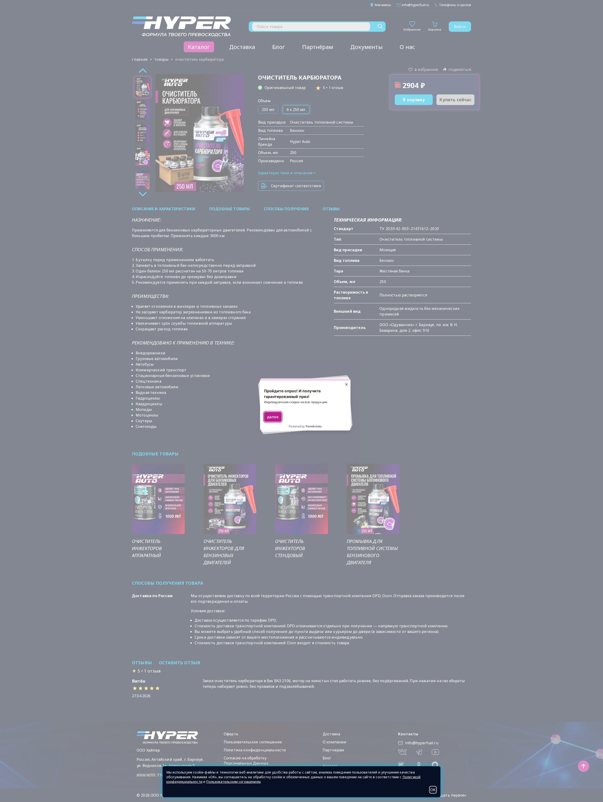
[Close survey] (346, 384)
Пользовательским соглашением (233, 781)
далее (272, 417)
